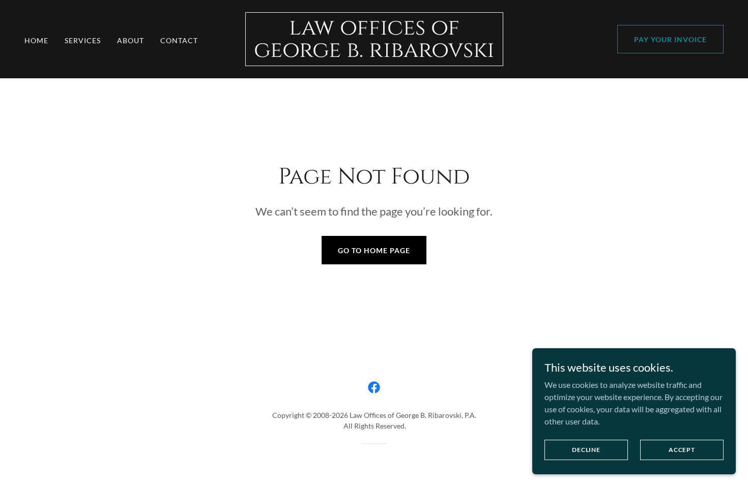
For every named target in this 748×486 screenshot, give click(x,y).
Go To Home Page (374, 250)
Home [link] (36, 40)
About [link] (130, 40)
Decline (586, 449)
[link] (374, 53)
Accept (682, 449)
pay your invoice (670, 39)
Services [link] (83, 40)
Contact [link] (179, 40)
